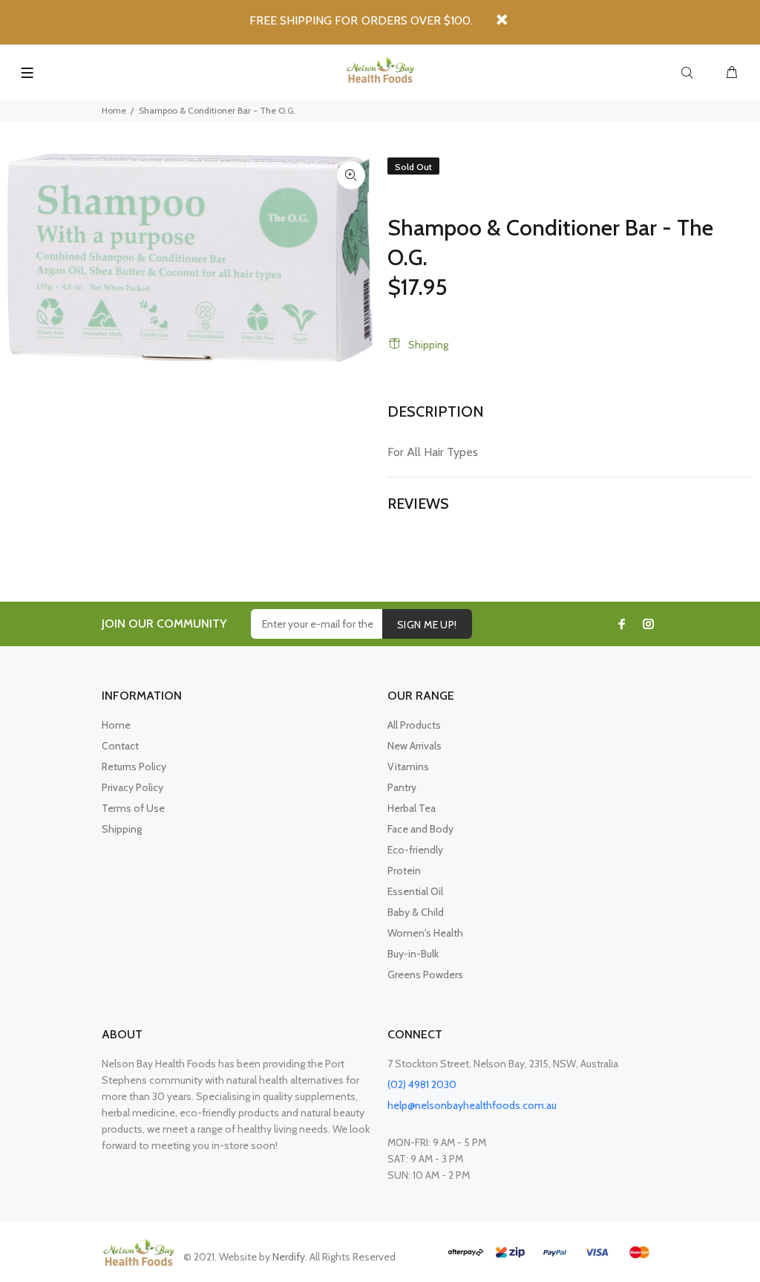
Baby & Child (415, 912)
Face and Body (420, 829)
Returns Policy (134, 766)
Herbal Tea (411, 808)
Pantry (401, 787)
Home (114, 110)
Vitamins (408, 766)
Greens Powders (425, 974)
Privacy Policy (132, 787)
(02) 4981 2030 (421, 1084)
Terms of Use (133, 808)
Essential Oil (415, 891)
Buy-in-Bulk (413, 953)
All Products (414, 725)
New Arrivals (414, 745)
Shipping (428, 344)
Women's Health (425, 933)
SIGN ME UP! (427, 624)
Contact (120, 745)
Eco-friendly (415, 849)
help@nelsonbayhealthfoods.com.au (472, 1105)
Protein (404, 870)
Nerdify (288, 1256)
